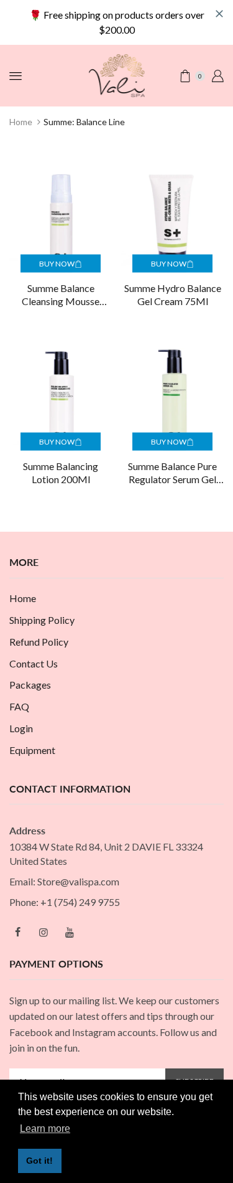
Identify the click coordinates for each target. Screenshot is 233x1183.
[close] (219, 13)
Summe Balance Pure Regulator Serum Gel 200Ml (172, 473)
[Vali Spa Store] (117, 74)
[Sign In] (217, 76)
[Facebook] (17, 932)
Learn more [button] (45, 1128)
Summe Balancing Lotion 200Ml (60, 472)
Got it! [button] (39, 1161)
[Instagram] (43, 932)
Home (20, 121)
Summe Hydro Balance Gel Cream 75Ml (172, 294)
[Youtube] (70, 932)
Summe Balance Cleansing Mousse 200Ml (60, 295)
